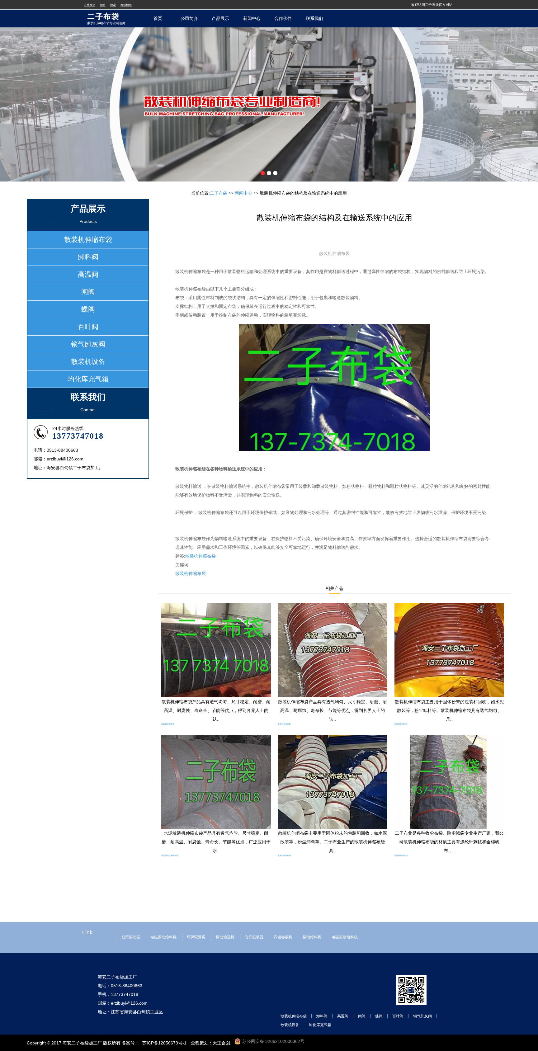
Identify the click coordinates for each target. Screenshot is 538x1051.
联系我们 (314, 18)
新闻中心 (252, 18)
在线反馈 (89, 5)
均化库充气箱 (88, 379)
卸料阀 (88, 257)
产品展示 (220, 18)
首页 (157, 18)
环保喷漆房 (196, 937)
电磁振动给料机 (163, 937)
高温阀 (88, 274)
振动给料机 (312, 937)
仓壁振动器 (130, 937)
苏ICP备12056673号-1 (164, 1042)
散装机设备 (88, 361)
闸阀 (88, 292)
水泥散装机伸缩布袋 (169, 855)
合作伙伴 (283, 18)
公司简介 (189, 18)
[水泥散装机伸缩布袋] (216, 739)
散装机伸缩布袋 (200, 556)
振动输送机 (225, 937)
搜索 (113, 5)
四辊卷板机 (283, 937)
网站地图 (126, 5)
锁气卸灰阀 (88, 344)
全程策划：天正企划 (210, 1042)
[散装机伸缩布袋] (216, 607)
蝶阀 (88, 309)
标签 (103, 5)
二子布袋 (218, 193)
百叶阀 (88, 327)
